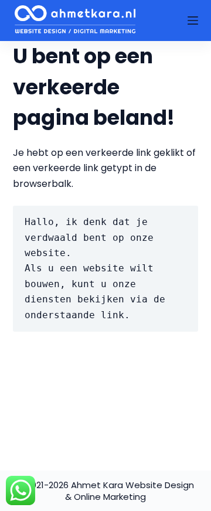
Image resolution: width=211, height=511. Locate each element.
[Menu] (193, 20)
